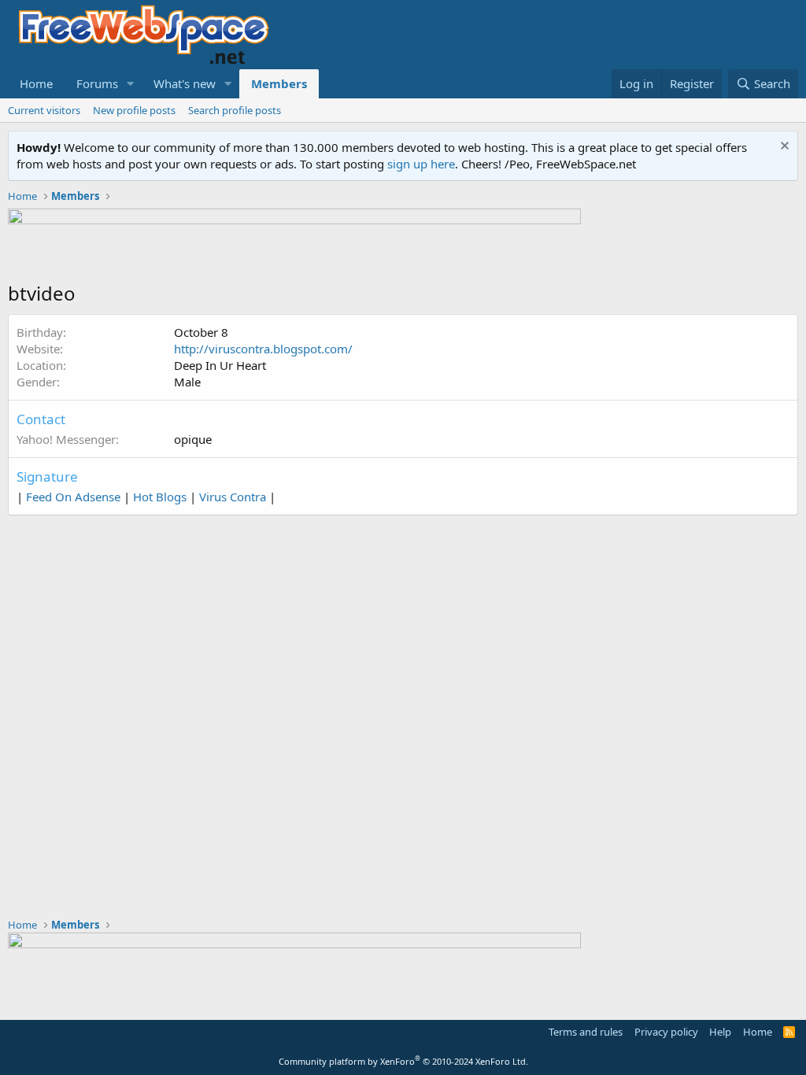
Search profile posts (234, 110)
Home (36, 83)
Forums (97, 83)
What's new (184, 83)
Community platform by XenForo (403, 1061)
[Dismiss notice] (782, 147)
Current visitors (44, 110)
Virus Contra (232, 496)
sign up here (421, 164)
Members (279, 83)
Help (720, 1032)
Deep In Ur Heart (220, 365)
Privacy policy (666, 1032)
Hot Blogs (160, 496)
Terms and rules (586, 1032)
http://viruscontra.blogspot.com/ (263, 348)
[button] (131, 83)
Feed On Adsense (73, 496)
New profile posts (134, 110)
